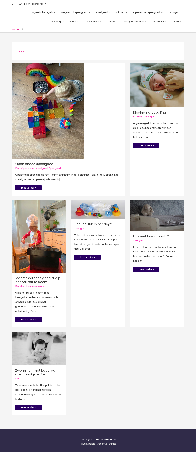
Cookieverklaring (106, 443)
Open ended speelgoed (34, 164)
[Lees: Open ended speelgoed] (48, 110)
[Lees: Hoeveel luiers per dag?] (98, 209)
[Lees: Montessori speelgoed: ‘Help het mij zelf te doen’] (39, 236)
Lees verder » (28, 187)
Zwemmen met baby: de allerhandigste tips (35, 372)
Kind (17, 168)
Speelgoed (55, 168)
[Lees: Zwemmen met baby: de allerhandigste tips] (39, 348)
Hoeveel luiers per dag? (93, 224)
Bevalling (138, 116)
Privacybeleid (88, 443)
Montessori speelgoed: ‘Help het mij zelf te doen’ (37, 280)
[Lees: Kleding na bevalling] (157, 85)
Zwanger (149, 116)
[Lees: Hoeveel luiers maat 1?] (157, 215)
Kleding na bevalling (149, 112)
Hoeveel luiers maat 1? (151, 236)
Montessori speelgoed (33, 286)
